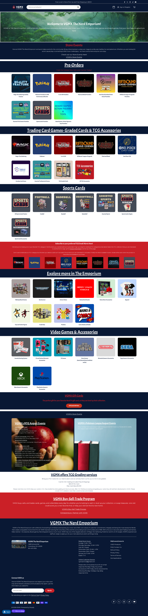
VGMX (18, 607)
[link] (63, 204)
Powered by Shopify (27, 607)
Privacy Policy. (45, 595)
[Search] (78, 7)
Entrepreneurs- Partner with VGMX (74, 513)
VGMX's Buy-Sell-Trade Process (74, 509)
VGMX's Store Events (74, 57)
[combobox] (54, 7)
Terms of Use (35, 595)
